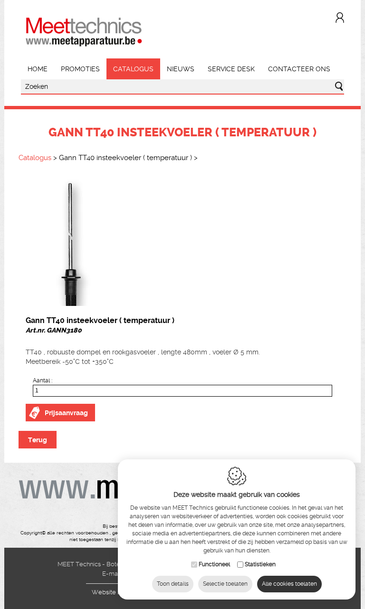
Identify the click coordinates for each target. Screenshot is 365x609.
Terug (37, 440)
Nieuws (180, 69)
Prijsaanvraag (66, 413)
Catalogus (133, 69)
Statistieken (260, 564)
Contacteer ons (299, 69)
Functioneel (214, 564)
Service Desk (231, 69)
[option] (182, 242)
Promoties (80, 69)
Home (38, 69)
